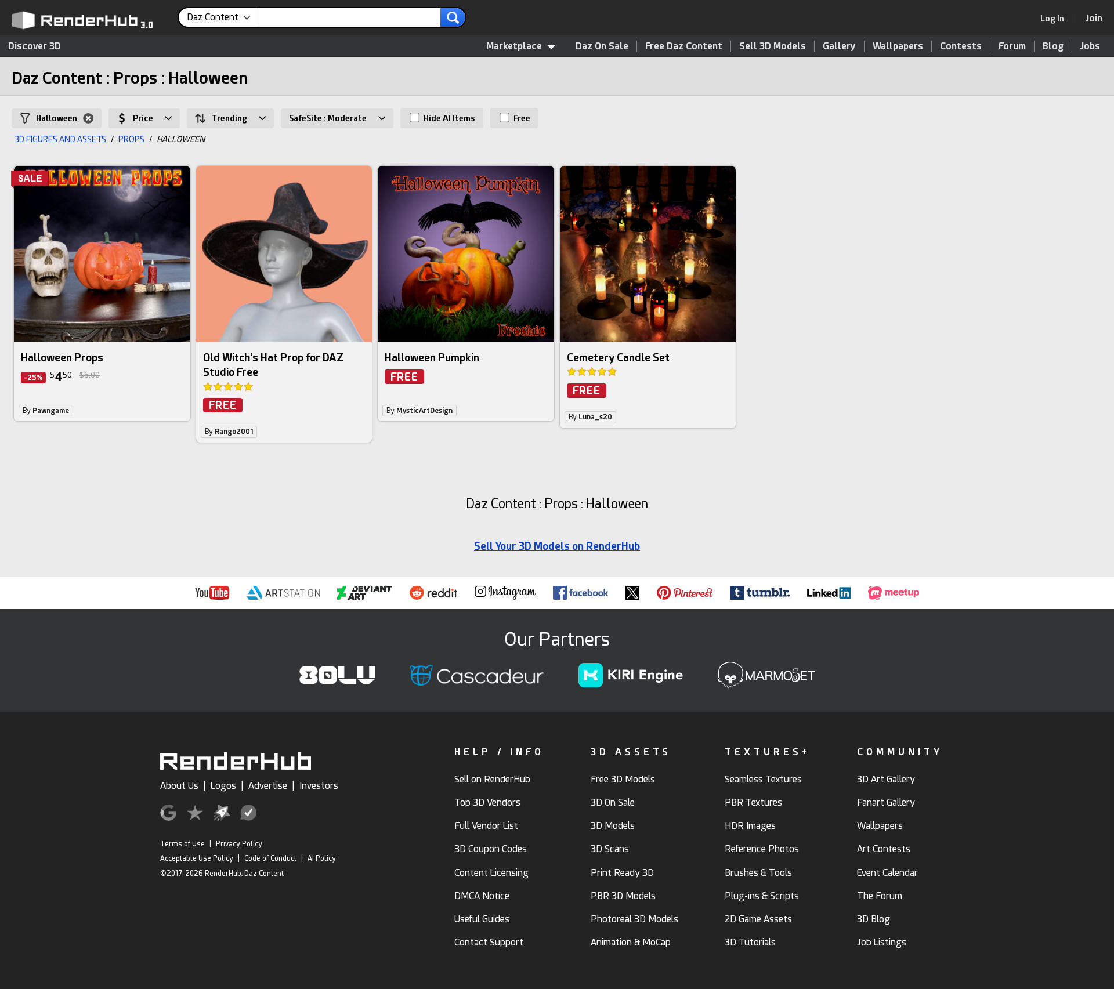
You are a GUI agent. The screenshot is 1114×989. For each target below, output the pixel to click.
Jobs (1090, 46)
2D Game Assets (758, 919)
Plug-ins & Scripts (762, 895)
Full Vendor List (486, 825)
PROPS (131, 139)
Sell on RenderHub (492, 779)
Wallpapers (898, 46)
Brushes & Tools (758, 872)
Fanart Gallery (886, 802)
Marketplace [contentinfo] (514, 46)
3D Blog (873, 919)
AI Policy (322, 858)
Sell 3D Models (772, 46)
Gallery (839, 46)
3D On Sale (613, 802)
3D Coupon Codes (490, 848)
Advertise (267, 785)
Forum (1012, 46)
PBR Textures (753, 802)
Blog (1053, 46)
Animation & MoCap (631, 942)
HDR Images (750, 825)
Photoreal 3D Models (634, 919)
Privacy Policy (239, 844)
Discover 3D (34, 46)
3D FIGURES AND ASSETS (60, 139)
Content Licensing (491, 872)
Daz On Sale (602, 46)
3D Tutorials (750, 942)
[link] (1056, 18)
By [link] (46, 411)
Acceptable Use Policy (196, 858)
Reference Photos (762, 848)
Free (521, 118)
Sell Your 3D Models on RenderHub (557, 546)
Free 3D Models (623, 779)
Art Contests (883, 848)
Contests (961, 46)
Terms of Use (182, 844)
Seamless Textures (763, 779)
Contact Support (488, 942)
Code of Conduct (270, 858)
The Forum (879, 895)
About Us (179, 785)
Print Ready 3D (622, 872)
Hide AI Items (448, 118)
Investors (318, 785)
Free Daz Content (683, 46)
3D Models (613, 825)
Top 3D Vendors (487, 802)
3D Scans (610, 848)
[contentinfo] (223, 17)
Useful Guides (481, 919)
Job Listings (881, 942)
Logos (223, 785)
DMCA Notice (481, 895)
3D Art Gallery (886, 779)
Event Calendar (887, 872)
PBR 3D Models (623, 895)
